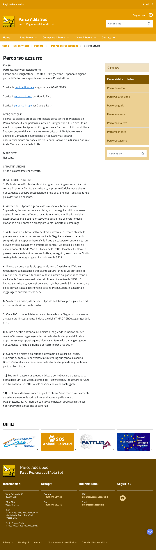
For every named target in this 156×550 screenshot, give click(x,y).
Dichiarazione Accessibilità (61, 542)
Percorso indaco (116, 132)
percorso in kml (23, 96)
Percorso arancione (118, 97)
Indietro (114, 68)
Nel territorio (21, 46)
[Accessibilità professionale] (150, 532)
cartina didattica (24, 87)
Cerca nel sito (114, 23)
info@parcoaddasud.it (93, 504)
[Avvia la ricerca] (149, 23)
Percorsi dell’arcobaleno (63, 46)
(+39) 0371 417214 (53, 504)
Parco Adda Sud (37, 21)
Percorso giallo (116, 105)
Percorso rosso (116, 88)
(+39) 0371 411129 (53, 497)
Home (6, 37)
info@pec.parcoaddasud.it (95, 497)
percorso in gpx (23, 105)
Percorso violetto (117, 123)
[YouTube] (151, 15)
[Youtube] (123, 498)
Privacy (6, 542)
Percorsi (39, 46)
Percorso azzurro (117, 140)
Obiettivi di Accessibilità (94, 542)
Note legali (23, 542)
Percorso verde (116, 114)
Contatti (38, 542)
